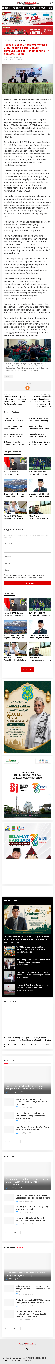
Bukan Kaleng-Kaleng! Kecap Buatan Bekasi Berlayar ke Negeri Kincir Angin (14, 435)
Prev (8, 1142)
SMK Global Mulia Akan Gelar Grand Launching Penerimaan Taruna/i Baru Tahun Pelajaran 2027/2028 (40, 419)
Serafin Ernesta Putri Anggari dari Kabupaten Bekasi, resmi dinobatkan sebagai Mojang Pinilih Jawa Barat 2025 (40, 400)
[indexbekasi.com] (27, 3)
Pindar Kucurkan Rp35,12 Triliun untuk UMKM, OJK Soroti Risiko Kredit (33, 1301)
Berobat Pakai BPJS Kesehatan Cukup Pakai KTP (28, 1045)
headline (8, 376)
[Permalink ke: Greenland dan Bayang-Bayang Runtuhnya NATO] (15, 485)
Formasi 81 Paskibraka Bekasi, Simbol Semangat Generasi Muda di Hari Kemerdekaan (32, 986)
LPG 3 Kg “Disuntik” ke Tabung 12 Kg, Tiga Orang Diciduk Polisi (32, 1207)
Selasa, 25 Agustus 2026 (15, 1092)
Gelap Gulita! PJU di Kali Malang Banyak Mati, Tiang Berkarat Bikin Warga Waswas (31, 1115)
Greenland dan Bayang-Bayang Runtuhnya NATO (14, 495)
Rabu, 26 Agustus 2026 (15, 1188)
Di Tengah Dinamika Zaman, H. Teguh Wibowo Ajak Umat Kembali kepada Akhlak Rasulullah (15, 443)
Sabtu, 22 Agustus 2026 (25, 1306)
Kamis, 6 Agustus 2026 (25, 1108)
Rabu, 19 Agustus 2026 (25, 1201)
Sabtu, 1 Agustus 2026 (25, 1133)
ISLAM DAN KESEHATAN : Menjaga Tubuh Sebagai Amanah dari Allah (39, 473)
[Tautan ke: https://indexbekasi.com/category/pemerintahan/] (50, 900)
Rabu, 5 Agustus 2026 (25, 1121)
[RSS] (27, 388)
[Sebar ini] (35, 59)
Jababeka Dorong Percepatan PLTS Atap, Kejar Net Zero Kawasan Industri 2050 (39, 435)
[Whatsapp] (49, 59)
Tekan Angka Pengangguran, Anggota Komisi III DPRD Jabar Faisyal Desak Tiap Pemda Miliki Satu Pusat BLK (40, 517)
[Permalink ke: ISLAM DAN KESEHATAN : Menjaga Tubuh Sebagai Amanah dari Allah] (40, 463)
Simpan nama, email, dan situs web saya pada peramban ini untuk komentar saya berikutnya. (24, 576)
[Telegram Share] (44, 59)
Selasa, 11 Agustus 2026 (25, 1224)
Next (16, 1142)
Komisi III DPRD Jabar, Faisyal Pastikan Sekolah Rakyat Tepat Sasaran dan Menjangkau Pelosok (14, 517)
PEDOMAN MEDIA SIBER (37, 1358)
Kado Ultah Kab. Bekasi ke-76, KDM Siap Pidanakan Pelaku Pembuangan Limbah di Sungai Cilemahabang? (33, 973)
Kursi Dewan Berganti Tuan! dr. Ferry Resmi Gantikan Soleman (32, 1128)
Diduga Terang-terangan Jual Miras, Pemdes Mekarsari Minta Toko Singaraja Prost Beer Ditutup (29, 1039)
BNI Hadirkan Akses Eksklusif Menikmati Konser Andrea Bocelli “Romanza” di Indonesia (31, 1314)
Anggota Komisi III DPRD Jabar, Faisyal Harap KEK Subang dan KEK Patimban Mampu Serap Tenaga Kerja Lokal (40, 495)
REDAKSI (5, 1360)
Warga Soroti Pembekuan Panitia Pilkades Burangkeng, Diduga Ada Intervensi (31, 1102)
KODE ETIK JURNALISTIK (21, 1360)
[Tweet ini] (40, 59)
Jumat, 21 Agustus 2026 (25, 1320)
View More (27, 669)
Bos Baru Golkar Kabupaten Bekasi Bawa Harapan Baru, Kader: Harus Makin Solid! (39, 427)
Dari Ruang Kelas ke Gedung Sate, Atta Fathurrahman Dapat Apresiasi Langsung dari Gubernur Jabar (33, 961)
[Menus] (4, 3)
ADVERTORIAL (8, 59)
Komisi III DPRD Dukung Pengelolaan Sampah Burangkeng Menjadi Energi (13, 473)
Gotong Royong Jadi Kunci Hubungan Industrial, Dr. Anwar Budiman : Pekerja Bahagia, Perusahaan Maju (13, 427)
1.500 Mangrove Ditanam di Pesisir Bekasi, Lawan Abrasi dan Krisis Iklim (39, 443)
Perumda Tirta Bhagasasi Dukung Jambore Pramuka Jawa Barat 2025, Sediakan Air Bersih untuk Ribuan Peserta (15, 400)
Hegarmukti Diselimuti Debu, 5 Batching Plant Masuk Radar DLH (31, 1219)
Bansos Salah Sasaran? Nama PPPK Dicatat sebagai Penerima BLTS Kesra (33, 1196)
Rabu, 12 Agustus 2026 (25, 1212)
